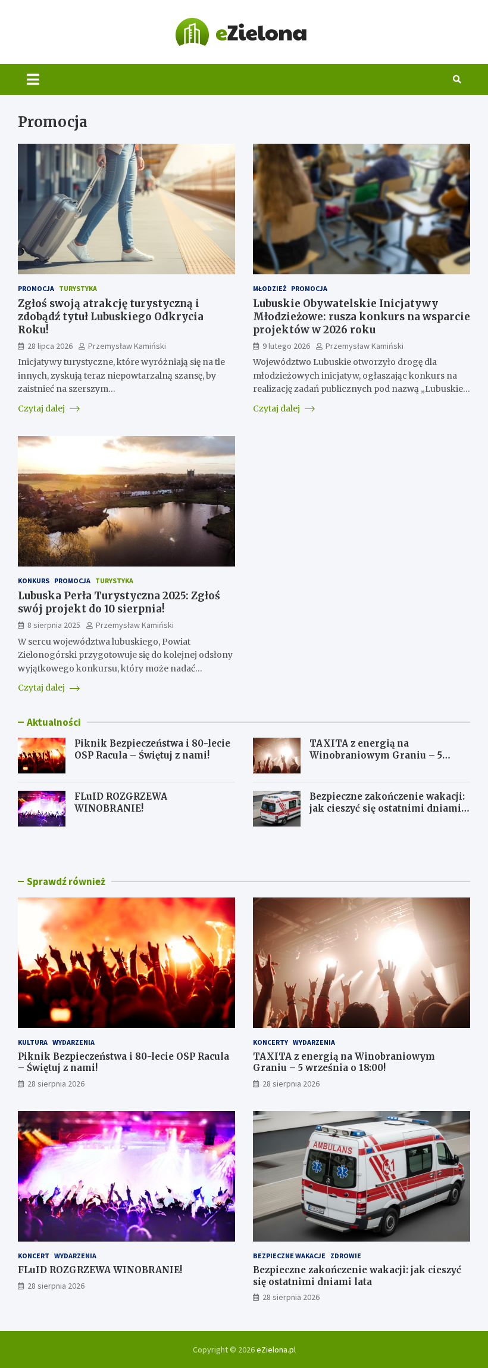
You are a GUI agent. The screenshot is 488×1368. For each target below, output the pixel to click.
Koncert (33, 1255)
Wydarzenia (73, 1042)
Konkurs (33, 580)
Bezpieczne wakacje (289, 1255)
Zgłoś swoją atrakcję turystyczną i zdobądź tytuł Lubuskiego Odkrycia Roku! (111, 316)
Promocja (36, 288)
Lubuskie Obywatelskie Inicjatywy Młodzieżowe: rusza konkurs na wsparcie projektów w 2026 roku (361, 316)
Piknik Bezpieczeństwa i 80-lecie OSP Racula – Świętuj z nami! (152, 749)
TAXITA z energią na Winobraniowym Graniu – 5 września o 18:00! (375, 755)
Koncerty (270, 1042)
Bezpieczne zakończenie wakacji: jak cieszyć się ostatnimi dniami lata (387, 808)
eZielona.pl (276, 1349)
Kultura (33, 1042)
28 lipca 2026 (50, 346)
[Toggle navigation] (33, 79)
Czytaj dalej (42, 408)
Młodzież (269, 288)
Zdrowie (345, 1255)
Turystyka (78, 288)
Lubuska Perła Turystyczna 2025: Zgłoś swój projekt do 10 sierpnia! (119, 602)
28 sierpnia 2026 (56, 1083)
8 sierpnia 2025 (53, 625)
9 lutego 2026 (286, 346)
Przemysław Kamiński (127, 346)
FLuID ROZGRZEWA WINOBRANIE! (120, 802)
